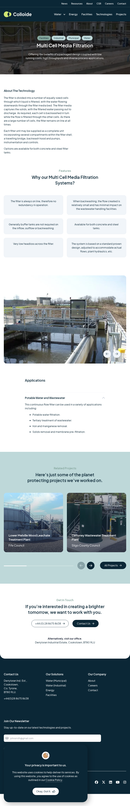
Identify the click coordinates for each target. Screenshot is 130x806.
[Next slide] (90, 565)
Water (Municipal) (56, 680)
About (89, 3)
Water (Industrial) (56, 685)
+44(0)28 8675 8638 (16, 698)
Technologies (104, 14)
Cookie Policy (54, 780)
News (64, 3)
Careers (109, 3)
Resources (76, 3)
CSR (99, 3)
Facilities (86, 14)
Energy (73, 14)
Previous (107, 354)
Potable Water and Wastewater (45, 397)
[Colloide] (18, 14)
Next (116, 354)
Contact (121, 3)
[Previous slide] (81, 565)
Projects (121, 14)
